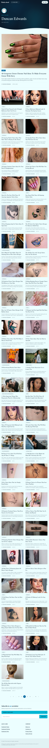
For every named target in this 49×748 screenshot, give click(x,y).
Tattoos (4, 135)
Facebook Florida (6, 729)
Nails (3, 70)
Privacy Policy (29, 731)
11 (35, 696)
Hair (27, 393)
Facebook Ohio (5, 731)
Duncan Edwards (7, 84)
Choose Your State (8, 712)
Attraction (29, 451)
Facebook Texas (5, 727)
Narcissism (28, 365)
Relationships (5, 451)
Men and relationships (7, 393)
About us (28, 727)
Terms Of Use (29, 733)
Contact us (28, 729)
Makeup (28, 106)
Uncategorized (5, 250)
